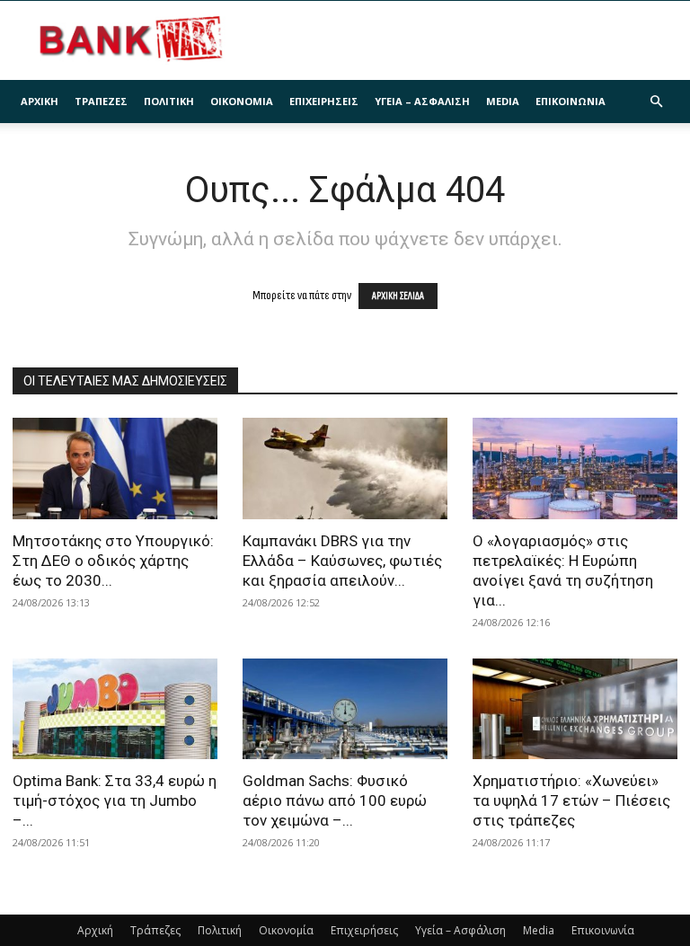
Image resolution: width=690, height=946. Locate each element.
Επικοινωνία (570, 101)
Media (502, 101)
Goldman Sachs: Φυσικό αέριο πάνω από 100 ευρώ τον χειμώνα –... (335, 800)
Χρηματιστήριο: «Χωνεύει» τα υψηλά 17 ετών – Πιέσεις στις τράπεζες (571, 800)
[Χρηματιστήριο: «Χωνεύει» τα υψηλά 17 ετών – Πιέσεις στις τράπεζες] (575, 709)
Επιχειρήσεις (323, 101)
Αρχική (39, 101)
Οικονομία (241, 101)
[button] (655, 102)
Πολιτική (169, 101)
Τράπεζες (101, 101)
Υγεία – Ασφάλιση (422, 101)
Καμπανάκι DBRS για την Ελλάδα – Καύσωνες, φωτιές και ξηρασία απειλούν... (342, 560)
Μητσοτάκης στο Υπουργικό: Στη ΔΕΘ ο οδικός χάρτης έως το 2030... (113, 560)
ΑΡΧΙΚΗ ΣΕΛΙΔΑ (398, 296)
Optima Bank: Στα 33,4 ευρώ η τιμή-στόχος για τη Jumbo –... (115, 800)
